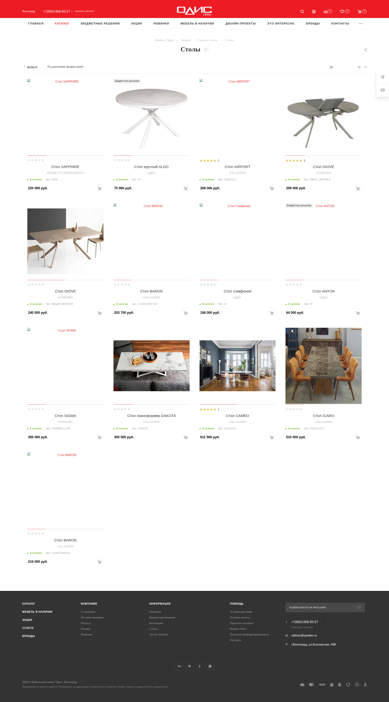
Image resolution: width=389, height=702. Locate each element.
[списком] (359, 67)
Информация (159, 603)
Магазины (155, 611)
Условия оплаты (240, 617)
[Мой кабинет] (314, 12)
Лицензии (86, 634)
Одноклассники (199, 666)
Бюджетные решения (162, 617)
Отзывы (85, 628)
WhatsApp (210, 666)
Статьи (153, 628)
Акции (27, 619)
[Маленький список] (331, 67)
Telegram (189, 666)
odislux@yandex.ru (304, 635)
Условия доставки (241, 611)
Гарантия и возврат (241, 623)
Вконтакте (179, 666)
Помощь (237, 603)
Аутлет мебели (158, 634)
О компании (88, 611)
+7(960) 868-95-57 (56, 11)
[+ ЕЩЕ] (361, 23)
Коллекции (155, 623)
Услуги (27, 628)
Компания (89, 603)
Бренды (28, 636)
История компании (92, 617)
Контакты (235, 640)
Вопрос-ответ (238, 628)
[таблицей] (365, 67)
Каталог (28, 603)
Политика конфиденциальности (249, 634)
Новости (86, 623)
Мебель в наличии (37, 611)
